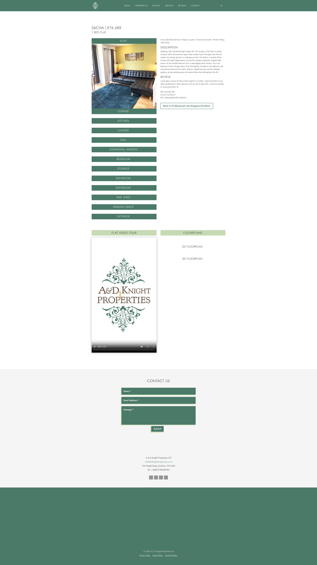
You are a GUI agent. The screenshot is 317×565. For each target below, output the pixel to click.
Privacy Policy (145, 555)
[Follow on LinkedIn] (161, 477)
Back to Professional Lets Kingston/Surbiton (186, 106)
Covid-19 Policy (171, 555)
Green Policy (157, 555)
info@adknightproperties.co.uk (158, 461)
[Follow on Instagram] (166, 477)
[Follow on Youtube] (156, 477)
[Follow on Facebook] (151, 477)
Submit (157, 429)
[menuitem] (127, 5)
